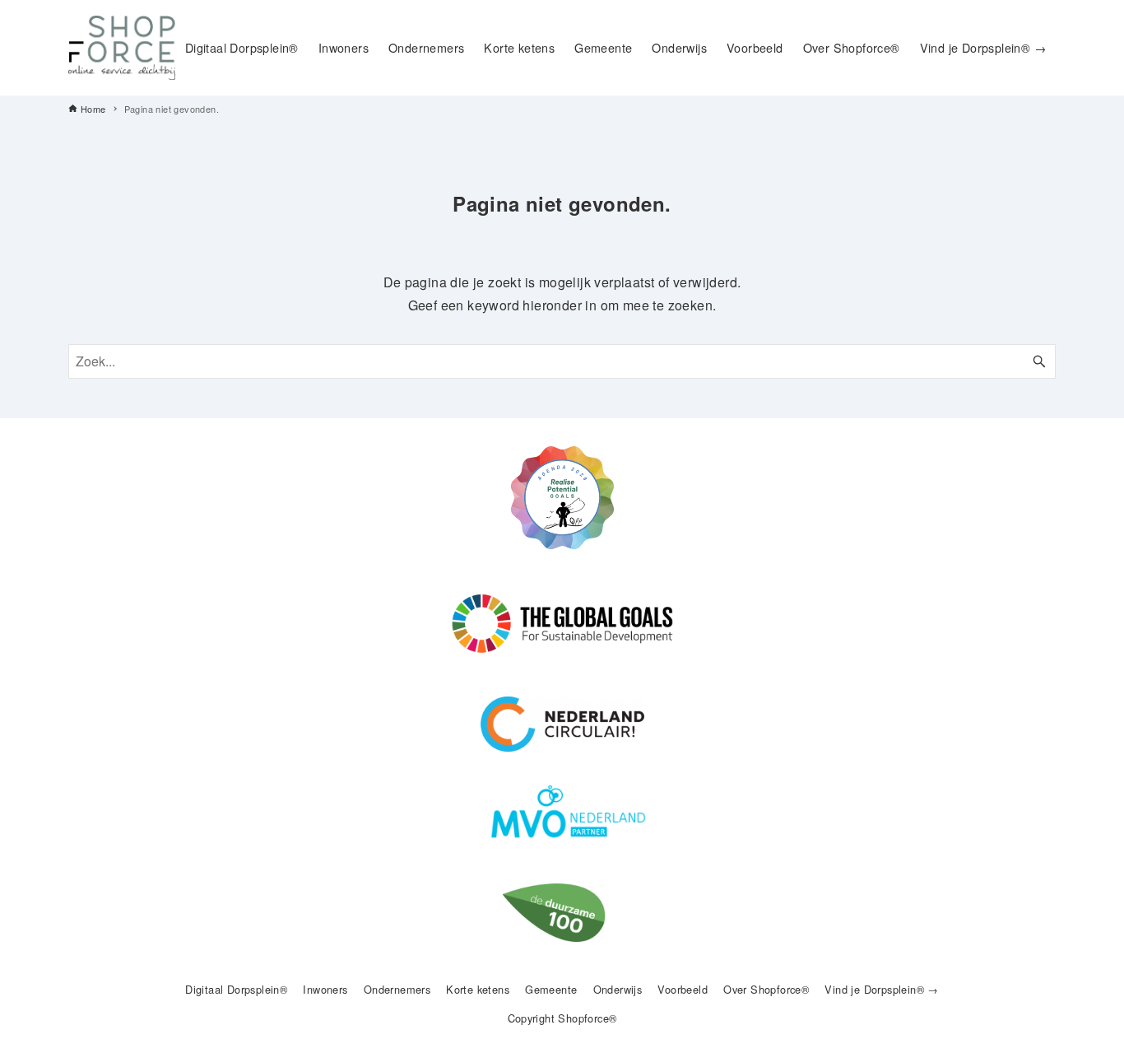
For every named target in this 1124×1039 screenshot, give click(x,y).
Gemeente (551, 989)
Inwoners (325, 989)
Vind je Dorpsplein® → (881, 989)
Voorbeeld (682, 989)
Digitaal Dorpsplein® (236, 989)
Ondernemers (397, 989)
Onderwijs (618, 989)
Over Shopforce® (766, 989)
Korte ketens (477, 989)
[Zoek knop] (1039, 361)
